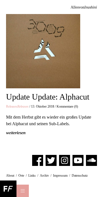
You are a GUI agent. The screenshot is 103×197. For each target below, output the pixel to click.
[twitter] (51, 160)
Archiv (44, 175)
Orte (21, 175)
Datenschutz (80, 175)
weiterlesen (16, 132)
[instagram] (64, 160)
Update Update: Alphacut (47, 96)
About (10, 175)
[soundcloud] (91, 160)
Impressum (60, 175)
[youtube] (78, 160)
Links (32, 175)
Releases (17, 106)
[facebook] (37, 160)
